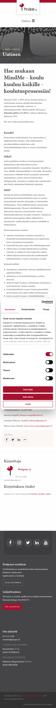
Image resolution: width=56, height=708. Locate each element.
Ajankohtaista (11, 49)
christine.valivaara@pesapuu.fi (34, 420)
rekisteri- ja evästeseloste (32, 696)
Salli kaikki (28, 389)
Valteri (48, 494)
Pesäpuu (28, 7)
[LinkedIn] (19, 440)
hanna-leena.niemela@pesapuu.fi (38, 425)
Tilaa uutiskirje (13, 582)
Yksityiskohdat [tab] (28, 309)
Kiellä (28, 404)
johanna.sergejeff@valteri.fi (31, 415)
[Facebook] (7, 440)
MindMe (34, 494)
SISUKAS (41, 494)
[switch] (49, 362)
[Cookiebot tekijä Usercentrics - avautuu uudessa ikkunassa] (41, 302)
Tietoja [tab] (46, 309)
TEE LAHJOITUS (12, 606)
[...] (25, 440)
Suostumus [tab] (10, 309)
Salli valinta (28, 397)
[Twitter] (13, 440)
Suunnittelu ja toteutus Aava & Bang (37, 704)
